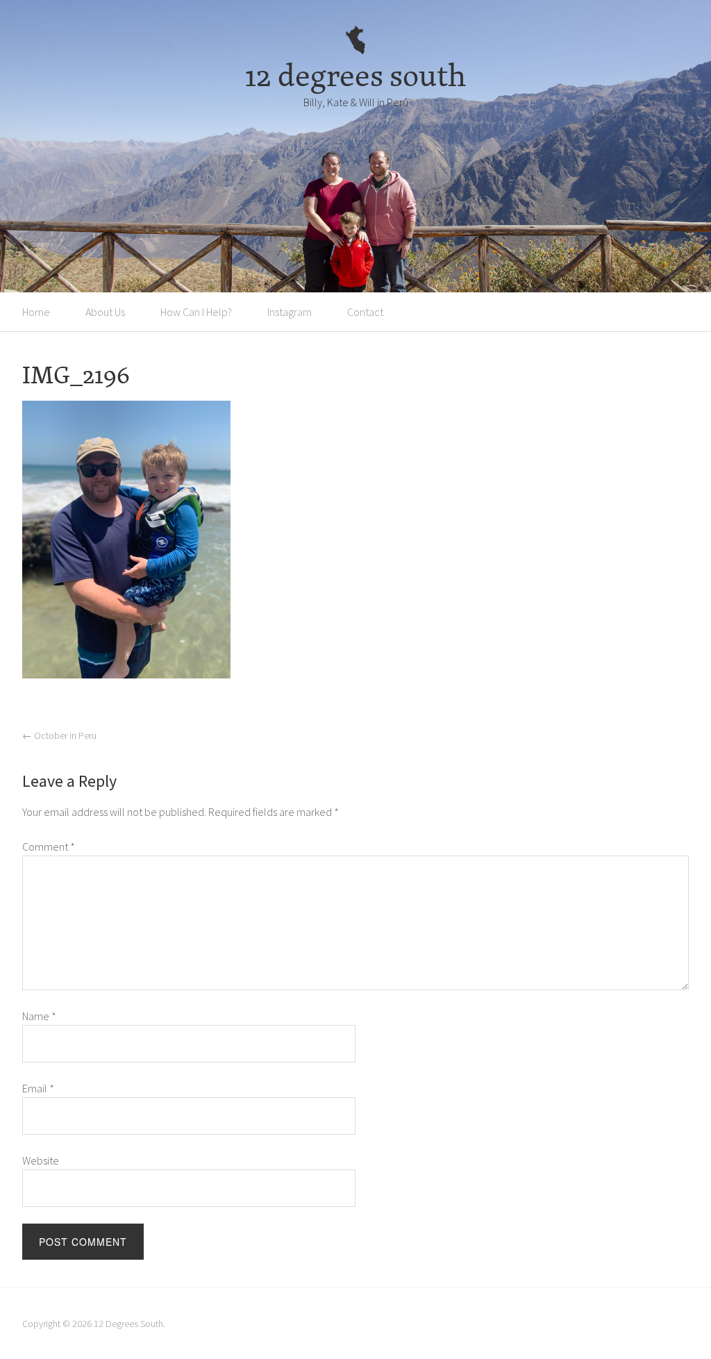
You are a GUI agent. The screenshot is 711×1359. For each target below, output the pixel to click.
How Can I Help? (196, 312)
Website (40, 1160)
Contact (365, 312)
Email (38, 1088)
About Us (105, 312)
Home (36, 312)
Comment (48, 846)
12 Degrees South (128, 1323)
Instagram (289, 312)
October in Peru (59, 735)
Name (39, 1016)
